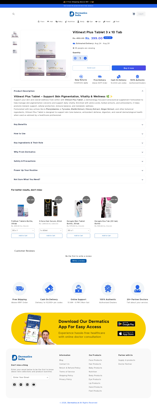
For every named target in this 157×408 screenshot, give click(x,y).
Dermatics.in (73, 403)
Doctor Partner (125, 364)
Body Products (95, 375)
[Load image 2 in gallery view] (15, 42)
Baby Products (95, 368)
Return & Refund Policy (70, 368)
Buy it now (129, 68)
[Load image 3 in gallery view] (15, 50)
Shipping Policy (66, 375)
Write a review (78, 261)
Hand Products (95, 387)
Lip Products (94, 383)
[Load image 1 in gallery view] (15, 33)
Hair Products (95, 364)
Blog (61, 360)
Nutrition (93, 372)
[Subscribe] (47, 377)
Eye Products (95, 379)
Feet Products (95, 391)
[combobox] (23, 230)
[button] (13, 14)
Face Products (95, 360)
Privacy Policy (65, 379)
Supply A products (126, 360)
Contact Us (64, 364)
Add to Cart (23, 235)
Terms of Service (67, 372)
